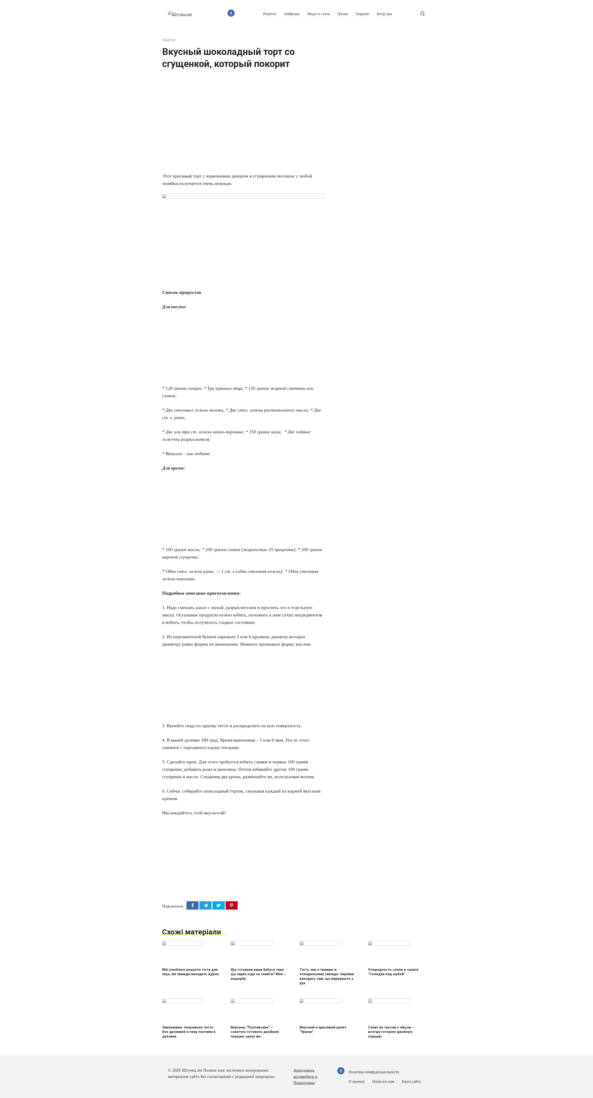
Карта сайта (411, 1081)
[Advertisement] (229, 123)
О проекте (357, 1081)
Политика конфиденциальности (374, 1072)
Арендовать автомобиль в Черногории (305, 1076)
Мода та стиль (318, 14)
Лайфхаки (292, 14)
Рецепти (269, 14)
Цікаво (342, 14)
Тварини (362, 14)
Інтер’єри (384, 14)
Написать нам (383, 1081)
